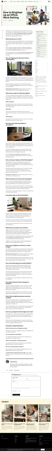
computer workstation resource (14, 48)
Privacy (16, 440)
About (15, 438)
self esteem (36, 79)
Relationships (30, 1)
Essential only (38, 449)
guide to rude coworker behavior (12, 293)
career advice (11, 370)
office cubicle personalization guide (26, 52)
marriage (40, 79)
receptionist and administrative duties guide (17, 154)
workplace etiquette (16, 370)
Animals (11, 1)
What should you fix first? (40, 33)
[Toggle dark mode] (49, 1)
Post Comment (15, 394)
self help (43, 79)
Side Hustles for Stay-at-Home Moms (7, 424)
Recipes (26, 1)
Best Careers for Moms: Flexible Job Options (30, 424)
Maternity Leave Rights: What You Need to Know (19, 424)
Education (40, 443)
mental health (44, 76)
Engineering (40, 444)
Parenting (18, 1)
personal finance (37, 76)
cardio (41, 80)
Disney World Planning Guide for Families (31, 440)
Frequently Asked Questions (40, 56)
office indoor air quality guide (14, 237)
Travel (34, 1)
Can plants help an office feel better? (42, 44)
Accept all (42, 449)
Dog (39, 440)
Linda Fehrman (13, 361)
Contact (16, 439)
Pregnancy (22, 1)
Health (15, 1)
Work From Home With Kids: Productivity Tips (44, 424)
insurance (44, 80)
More (37, 1)
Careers (4, 10)
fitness (41, 76)
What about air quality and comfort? (42, 45)
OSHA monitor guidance (15, 85)
